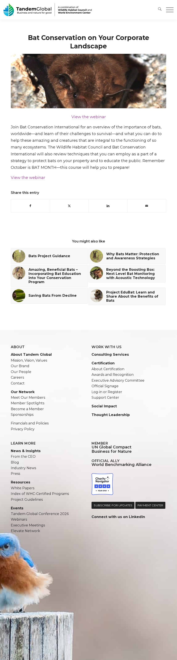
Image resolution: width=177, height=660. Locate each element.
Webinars (19, 519)
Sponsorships (22, 415)
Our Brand (20, 366)
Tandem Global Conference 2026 (40, 514)
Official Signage (105, 386)
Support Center (105, 397)
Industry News (23, 468)
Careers (17, 377)
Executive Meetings (28, 525)
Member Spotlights (27, 403)
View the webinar (88, 117)
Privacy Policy (23, 429)
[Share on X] (69, 205)
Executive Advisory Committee (118, 380)
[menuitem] (159, 9)
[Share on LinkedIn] (108, 205)
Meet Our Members (28, 397)
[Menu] (168, 9)
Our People (21, 372)
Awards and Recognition (113, 375)
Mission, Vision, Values (29, 360)
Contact (18, 383)
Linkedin (137, 517)
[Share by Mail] (147, 205)
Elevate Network (25, 531)
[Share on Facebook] (30, 205)
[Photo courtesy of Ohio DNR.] (88, 81)
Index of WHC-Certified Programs (40, 494)
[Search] (159, 9)
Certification (103, 363)
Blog (15, 462)
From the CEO (23, 456)
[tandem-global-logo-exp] (47, 9)
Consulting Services (110, 354)
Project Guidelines (27, 499)
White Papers (22, 488)
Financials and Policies (30, 423)
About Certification (108, 369)
